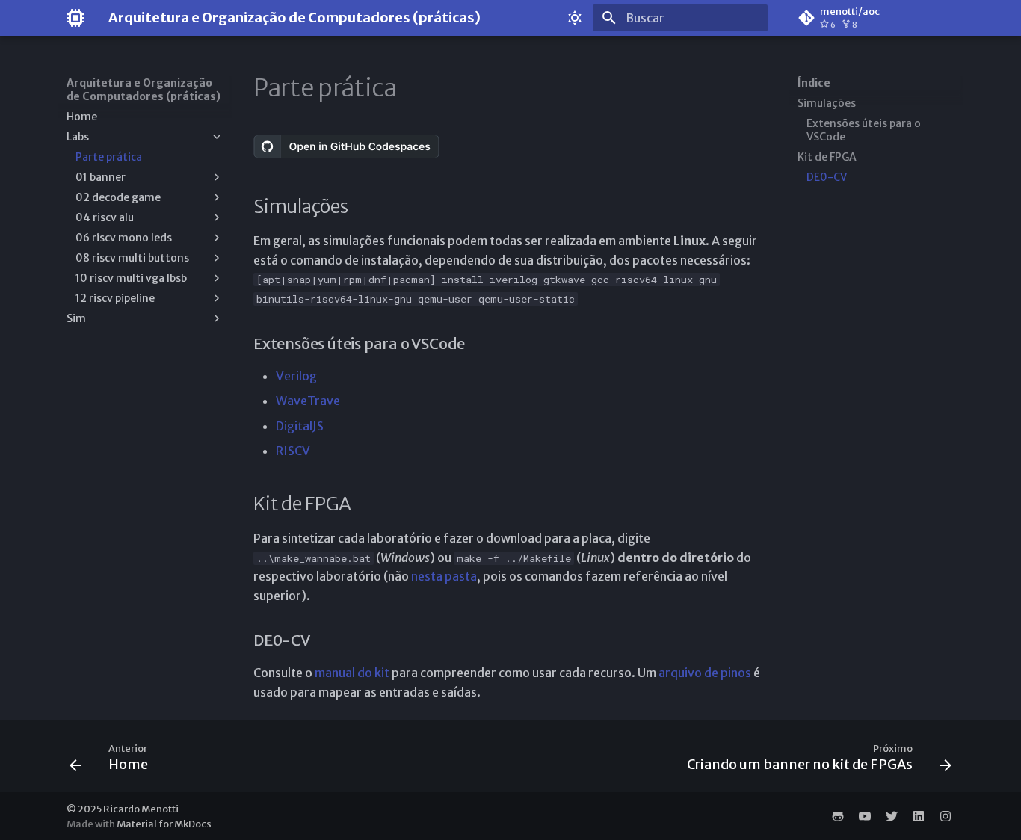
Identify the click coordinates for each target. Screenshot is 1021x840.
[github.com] (838, 816)
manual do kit (352, 672)
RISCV (293, 450)
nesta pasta (444, 576)
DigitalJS (300, 426)
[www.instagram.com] (945, 816)
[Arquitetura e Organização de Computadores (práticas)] (75, 18)
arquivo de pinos (704, 672)
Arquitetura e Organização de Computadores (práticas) (143, 89)
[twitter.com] (892, 816)
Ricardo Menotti (141, 809)
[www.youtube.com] (865, 816)
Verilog (296, 375)
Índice (814, 83)
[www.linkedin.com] (919, 816)
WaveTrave (308, 400)
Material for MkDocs (164, 824)
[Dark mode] (575, 18)
